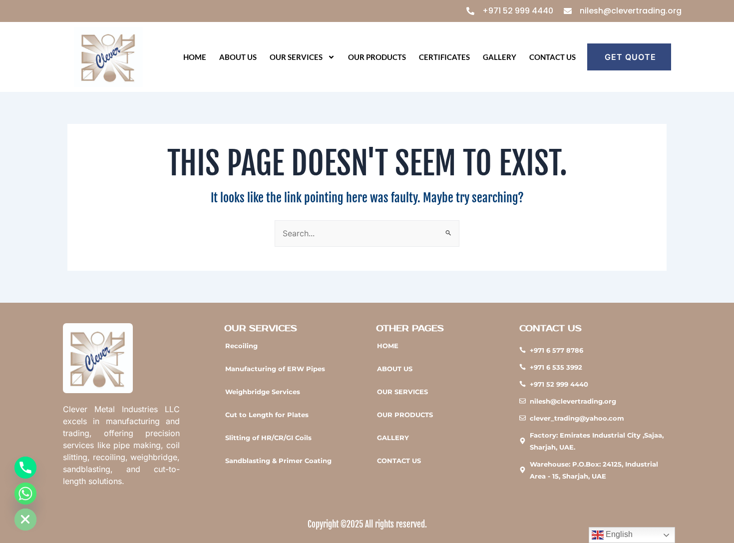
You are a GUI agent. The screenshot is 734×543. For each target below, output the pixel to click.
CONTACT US (552, 56)
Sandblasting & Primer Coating (278, 461)
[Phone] (25, 468)
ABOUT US (238, 56)
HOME (194, 56)
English (618, 534)
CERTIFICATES (444, 56)
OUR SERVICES (296, 56)
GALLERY (499, 56)
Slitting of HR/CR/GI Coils (268, 438)
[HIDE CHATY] (25, 520)
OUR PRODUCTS (377, 56)
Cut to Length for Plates (267, 415)
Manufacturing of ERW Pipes (275, 369)
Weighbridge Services (262, 392)
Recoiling (241, 346)
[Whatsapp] (25, 494)
